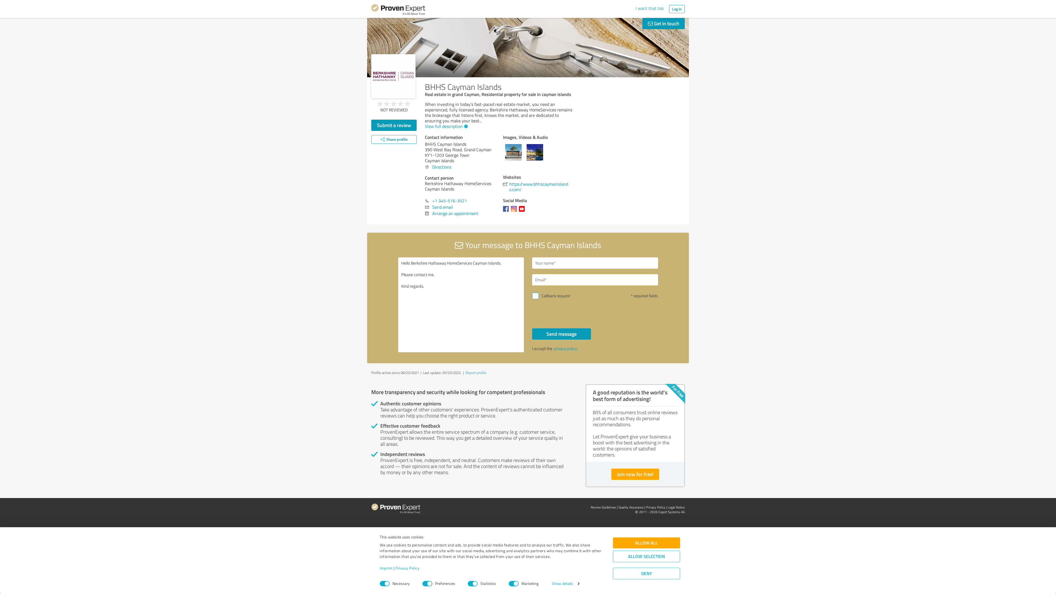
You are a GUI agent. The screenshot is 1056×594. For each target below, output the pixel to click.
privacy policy (565, 348)
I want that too (650, 8)
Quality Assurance (631, 507)
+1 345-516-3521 (449, 201)
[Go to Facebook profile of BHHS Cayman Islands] (507, 211)
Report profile (476, 372)
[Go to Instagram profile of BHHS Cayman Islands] (515, 211)
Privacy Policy (407, 568)
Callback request (555, 296)
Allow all (646, 543)
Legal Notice (676, 507)
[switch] (427, 583)
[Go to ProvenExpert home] (398, 10)
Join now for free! (635, 474)
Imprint (386, 568)
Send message (561, 333)
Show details (562, 583)
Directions (441, 167)
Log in (677, 9)
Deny (646, 573)
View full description (444, 126)
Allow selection (646, 556)
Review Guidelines (603, 507)
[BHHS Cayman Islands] (393, 76)
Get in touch (666, 23)
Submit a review (394, 125)
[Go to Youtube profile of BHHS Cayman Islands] (523, 211)
